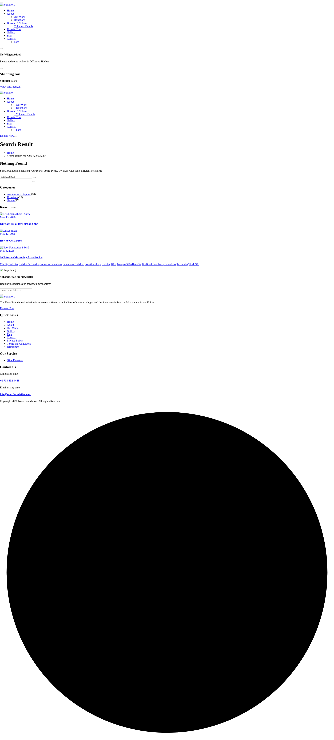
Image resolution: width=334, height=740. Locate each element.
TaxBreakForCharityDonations (159, 264)
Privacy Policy (15, 340)
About (10, 13)
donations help (93, 264)
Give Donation (15, 360)
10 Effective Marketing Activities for (21, 257)
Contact (11, 38)
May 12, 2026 (7, 233)
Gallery (11, 32)
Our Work (19, 16)
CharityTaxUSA (9, 264)
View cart (5, 86)
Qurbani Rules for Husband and (19, 223)
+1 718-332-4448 (9, 380)
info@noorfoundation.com (15, 394)
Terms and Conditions (19, 343)
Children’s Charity (29, 264)
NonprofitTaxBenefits (129, 264)
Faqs (16, 41)
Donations (19, 19)
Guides (11, 200)
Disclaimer (13, 346)
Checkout (16, 86)
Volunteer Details (23, 26)
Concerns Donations (50, 264)
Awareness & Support (19, 194)
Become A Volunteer (18, 23)
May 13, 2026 (7, 217)
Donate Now (14, 29)
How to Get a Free (11, 240)
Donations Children (73, 264)
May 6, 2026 (7, 250)
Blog (9, 35)
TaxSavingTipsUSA (188, 264)
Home (10, 10)
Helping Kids (109, 264)
